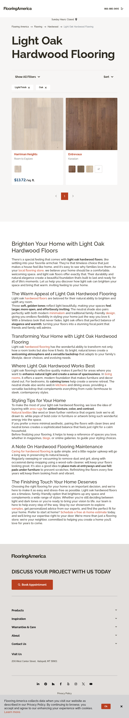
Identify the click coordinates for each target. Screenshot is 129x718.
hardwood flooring (37, 346)
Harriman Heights (25, 154)
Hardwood (53, 26)
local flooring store (31, 270)
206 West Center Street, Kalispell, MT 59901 (34, 661)
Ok (105, 706)
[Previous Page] (56, 196)
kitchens (61, 385)
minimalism (57, 313)
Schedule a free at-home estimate (84, 512)
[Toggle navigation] (122, 8)
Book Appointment (34, 584)
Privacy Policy (64, 693)
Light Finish (20, 87)
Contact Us (19, 644)
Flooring (38, 26)
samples (17, 508)
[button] (29, 87)
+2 (98, 169)
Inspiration (19, 618)
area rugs (36, 408)
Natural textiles (22, 412)
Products (18, 610)
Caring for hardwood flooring (31, 451)
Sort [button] (106, 76)
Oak (41, 87)
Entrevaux (75, 154)
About (16, 635)
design (110, 313)
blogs (46, 438)
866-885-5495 (111, 9)
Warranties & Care (24, 627)
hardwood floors (36, 298)
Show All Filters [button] (25, 76)
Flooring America (20, 26)
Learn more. (12, 712)
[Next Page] (73, 196)
